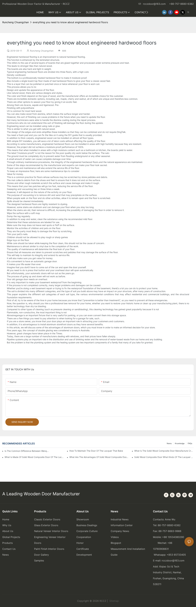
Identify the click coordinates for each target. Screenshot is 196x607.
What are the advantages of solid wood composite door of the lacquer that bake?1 (99, 457)
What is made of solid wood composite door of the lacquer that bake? (34, 457)
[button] (147, 12)
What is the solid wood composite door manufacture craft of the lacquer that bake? (164, 450)
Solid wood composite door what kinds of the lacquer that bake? (164, 457)
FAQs (190, 443)
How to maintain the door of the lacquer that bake (96, 450)
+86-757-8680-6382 (181, 3)
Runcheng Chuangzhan (15, 22)
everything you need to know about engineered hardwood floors (70, 22)
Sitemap (114, 600)
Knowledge (180, 443)
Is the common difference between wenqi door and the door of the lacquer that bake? (27, 451)
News (169, 443)
